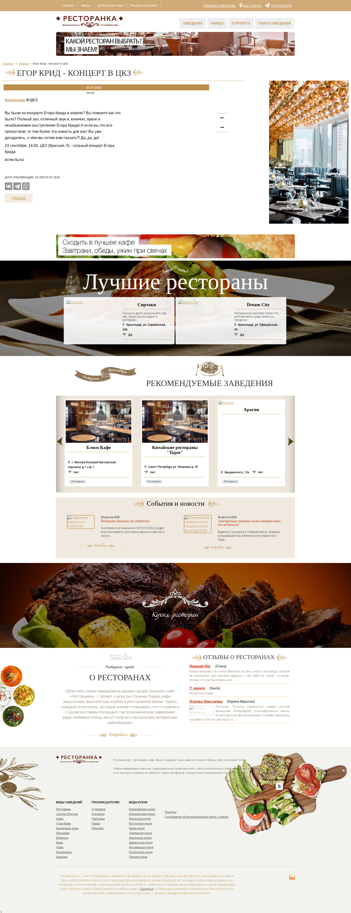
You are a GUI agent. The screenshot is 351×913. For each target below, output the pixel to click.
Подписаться (281, 5)
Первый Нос (200, 666)
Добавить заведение (219, 6)
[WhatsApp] (26, 186)
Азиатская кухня (140, 838)
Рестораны (63, 809)
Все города (252, 5)
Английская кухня (141, 847)
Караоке (62, 857)
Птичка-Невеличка (206, 701)
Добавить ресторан (110, 5)
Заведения (192, 23)
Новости (68, 5)
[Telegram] (17, 186)
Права (96, 823)
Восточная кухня (140, 823)
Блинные (62, 838)
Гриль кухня (137, 828)
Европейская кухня (142, 809)
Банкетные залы (67, 828)
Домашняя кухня (140, 833)
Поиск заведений (274, 23)
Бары (59, 842)
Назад (19, 198)
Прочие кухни (138, 857)
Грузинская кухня (141, 852)
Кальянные (64, 852)
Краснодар (15, 100)
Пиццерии (62, 833)
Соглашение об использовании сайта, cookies (196, 817)
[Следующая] (222, 120)
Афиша (85, 5)
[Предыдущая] (222, 130)
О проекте (241, 23)
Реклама (98, 828)
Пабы (60, 847)
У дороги (197, 688)
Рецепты (170, 812)
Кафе (60, 818)
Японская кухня (140, 818)
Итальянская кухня (142, 814)
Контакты (98, 814)
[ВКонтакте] (8, 186)
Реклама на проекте (144, 5)
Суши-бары (63, 823)
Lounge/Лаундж (67, 814)
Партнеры (98, 818)
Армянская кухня (141, 842)
